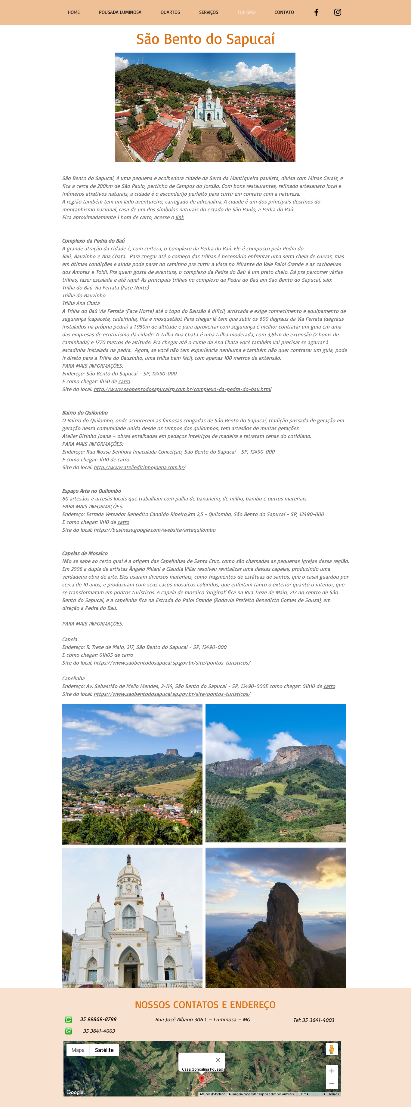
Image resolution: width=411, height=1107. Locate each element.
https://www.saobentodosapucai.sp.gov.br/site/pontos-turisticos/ (172, 662)
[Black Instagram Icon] (337, 12)
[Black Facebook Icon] (316, 12)
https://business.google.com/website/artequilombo (154, 529)
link (179, 217)
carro (124, 381)
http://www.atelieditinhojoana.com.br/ (139, 467)
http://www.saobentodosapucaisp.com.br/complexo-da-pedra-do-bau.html (182, 389)
